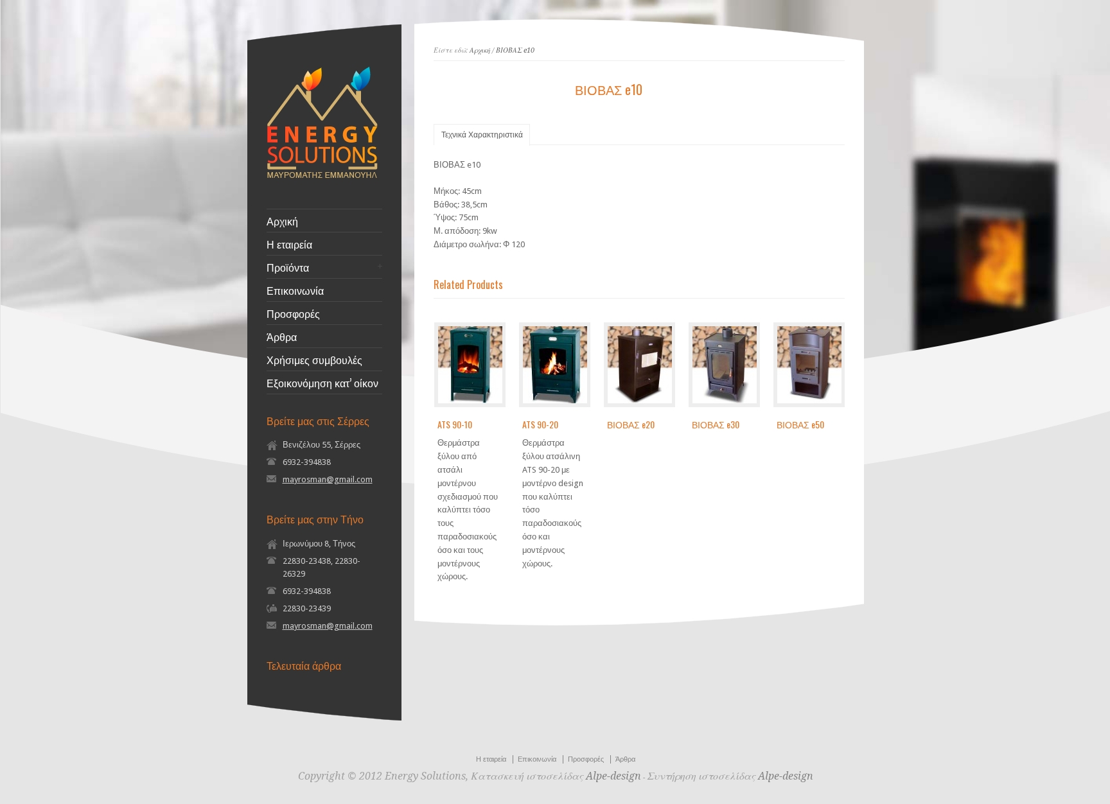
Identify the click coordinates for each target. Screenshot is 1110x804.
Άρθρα (282, 336)
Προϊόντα (288, 267)
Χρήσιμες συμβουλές (314, 359)
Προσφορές (293, 313)
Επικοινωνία (295, 290)
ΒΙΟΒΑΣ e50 (800, 424)
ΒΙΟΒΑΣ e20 (631, 424)
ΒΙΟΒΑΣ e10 (515, 50)
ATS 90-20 (540, 424)
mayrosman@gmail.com (328, 479)
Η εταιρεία (289, 244)
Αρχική (282, 221)
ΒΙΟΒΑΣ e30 (715, 424)
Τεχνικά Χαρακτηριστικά (482, 134)
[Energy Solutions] (322, 175)
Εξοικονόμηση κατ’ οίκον (322, 383)
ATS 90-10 (454, 424)
